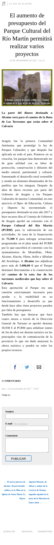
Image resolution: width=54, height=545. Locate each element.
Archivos (27, 531)
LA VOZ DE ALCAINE (20, 4)
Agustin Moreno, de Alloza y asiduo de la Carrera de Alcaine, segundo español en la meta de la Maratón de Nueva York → (39, 492)
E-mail (16, 423)
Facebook (15, 367)
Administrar (45, 531)
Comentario (11, 435)
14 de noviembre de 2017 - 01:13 (27, 60)
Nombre (9, 411)
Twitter (27, 367)
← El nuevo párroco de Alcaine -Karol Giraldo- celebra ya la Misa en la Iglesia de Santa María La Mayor (13, 490)
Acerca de (9, 531)
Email (39, 367)
